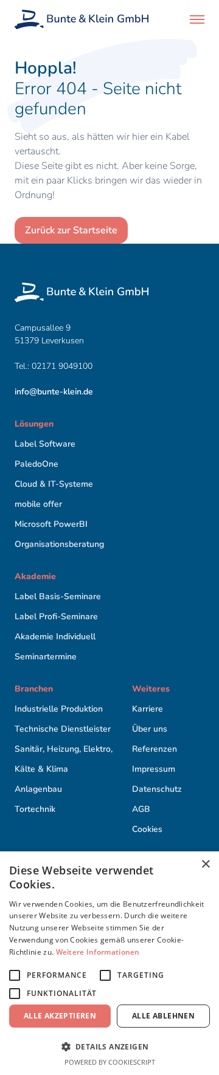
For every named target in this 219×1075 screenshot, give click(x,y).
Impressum (153, 769)
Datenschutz (157, 789)
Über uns (149, 729)
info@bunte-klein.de (54, 391)
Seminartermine (46, 656)
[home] (81, 19)
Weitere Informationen (98, 952)
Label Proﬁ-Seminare (56, 616)
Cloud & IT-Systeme (54, 484)
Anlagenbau (38, 789)
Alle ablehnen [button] (163, 1016)
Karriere (147, 709)
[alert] (109, 963)
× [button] (205, 864)
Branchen (34, 689)
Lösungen (34, 424)
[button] (197, 19)
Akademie (35, 576)
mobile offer (38, 504)
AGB (141, 809)
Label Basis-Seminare (58, 596)
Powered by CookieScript (109, 1061)
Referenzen (154, 749)
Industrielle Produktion (59, 709)
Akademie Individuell (55, 636)
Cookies (147, 829)
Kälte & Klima (41, 769)
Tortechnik (35, 809)
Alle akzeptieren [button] (60, 1016)
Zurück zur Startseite (71, 230)
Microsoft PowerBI (51, 524)
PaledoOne (36, 464)
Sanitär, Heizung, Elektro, (64, 749)
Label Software (45, 444)
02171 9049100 (63, 366)
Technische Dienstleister (63, 729)
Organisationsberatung (59, 544)
